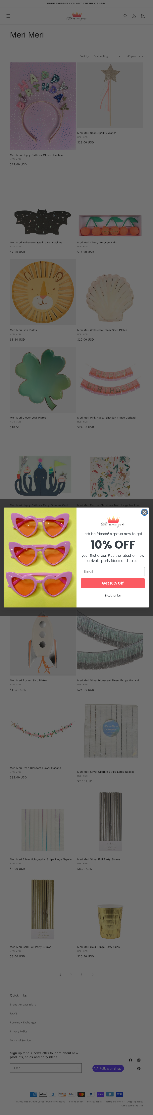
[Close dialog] (144, 512)
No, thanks (113, 595)
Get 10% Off (113, 583)
